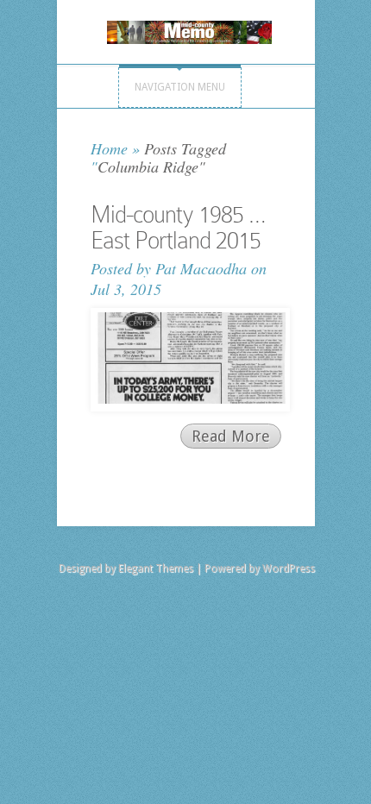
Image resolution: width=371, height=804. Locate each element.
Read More (231, 436)
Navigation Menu (180, 87)
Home (109, 148)
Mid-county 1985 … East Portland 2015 (178, 227)
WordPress (288, 568)
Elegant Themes (155, 568)
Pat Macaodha (201, 268)
